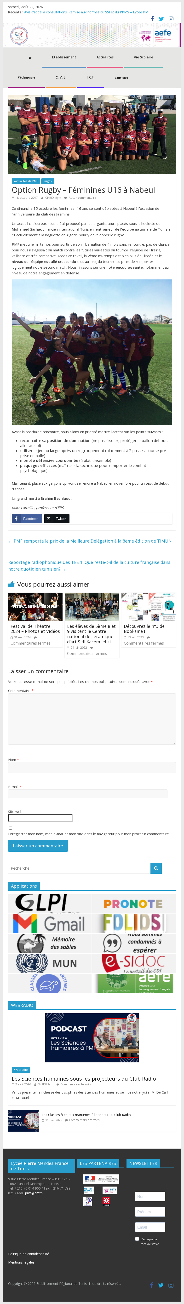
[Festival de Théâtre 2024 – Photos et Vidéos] (35, 595)
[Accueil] (30, 57)
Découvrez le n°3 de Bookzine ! (144, 628)
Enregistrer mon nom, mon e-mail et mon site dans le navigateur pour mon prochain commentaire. (89, 833)
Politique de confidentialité (28, 1254)
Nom (13, 759)
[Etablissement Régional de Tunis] (92, 26)
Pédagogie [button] (26, 77)
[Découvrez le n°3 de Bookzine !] (148, 595)
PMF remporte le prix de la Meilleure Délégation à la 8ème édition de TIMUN (90, 541)
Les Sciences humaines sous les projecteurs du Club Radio (84, 1078)
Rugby (48, 181)
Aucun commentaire (82, 198)
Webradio (21, 1070)
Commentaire (20, 690)
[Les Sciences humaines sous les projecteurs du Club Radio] (92, 1016)
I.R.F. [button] (90, 77)
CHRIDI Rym (53, 198)
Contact (121, 77)
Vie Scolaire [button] (143, 57)
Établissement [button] (64, 57)
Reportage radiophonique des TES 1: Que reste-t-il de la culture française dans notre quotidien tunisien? (89, 565)
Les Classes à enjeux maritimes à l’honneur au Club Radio (86, 1114)
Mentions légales (21, 1262)
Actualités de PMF (26, 181)
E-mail (14, 786)
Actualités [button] (105, 57)
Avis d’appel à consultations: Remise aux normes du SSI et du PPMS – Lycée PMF (87, 12)
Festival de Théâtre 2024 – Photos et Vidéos (35, 628)
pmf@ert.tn (34, 1193)
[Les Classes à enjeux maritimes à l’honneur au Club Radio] (23, 1112)
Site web (15, 811)
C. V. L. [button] (61, 77)
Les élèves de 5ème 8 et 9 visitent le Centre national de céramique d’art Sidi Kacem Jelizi (91, 634)
